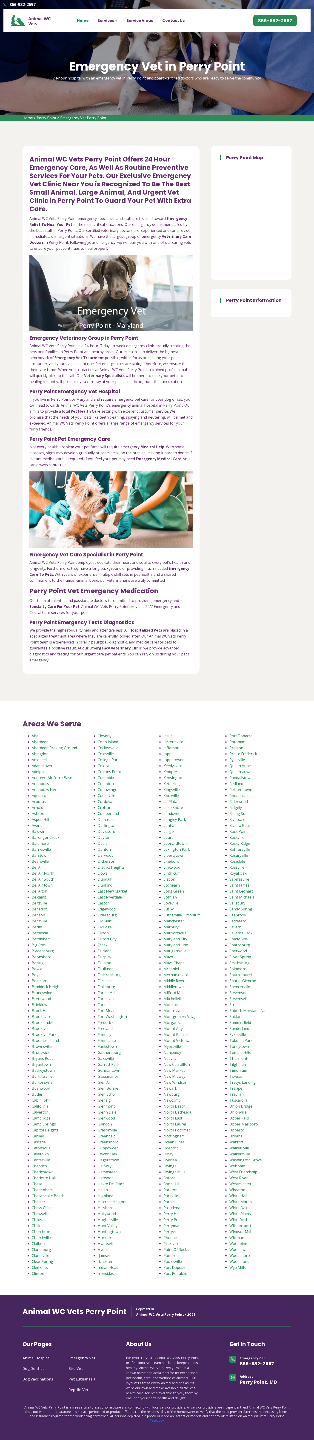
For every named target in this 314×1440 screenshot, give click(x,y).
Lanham (170, 825)
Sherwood (238, 950)
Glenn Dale (107, 1112)
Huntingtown (109, 1231)
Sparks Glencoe (242, 980)
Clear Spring (42, 1261)
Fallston (104, 962)
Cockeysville (108, 747)
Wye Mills (237, 1267)
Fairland (104, 950)
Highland (105, 1195)
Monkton (171, 1004)
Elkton (103, 932)
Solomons (238, 968)
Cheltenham (42, 1189)
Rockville (236, 837)
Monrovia (171, 1010)
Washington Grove (245, 1159)
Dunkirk (105, 885)
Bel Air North (43, 873)
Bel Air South (43, 879)
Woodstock (239, 1261)
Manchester (173, 921)
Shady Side (238, 938)
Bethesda (40, 932)
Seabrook (237, 915)
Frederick (106, 1022)
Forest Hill (106, 992)
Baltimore (40, 843)
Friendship (107, 1040)
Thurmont (238, 1058)
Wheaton (237, 1189)
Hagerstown (108, 1159)
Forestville (106, 998)
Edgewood (107, 909)
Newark (170, 1088)
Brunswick (41, 1052)
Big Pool (39, 944)
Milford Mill (173, 992)
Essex (102, 944)
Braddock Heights (47, 986)
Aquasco (39, 795)
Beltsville (39, 903)
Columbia (106, 777)
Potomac (237, 741)
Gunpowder (108, 1148)
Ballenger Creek (46, 837)
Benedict (39, 909)
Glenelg (104, 1100)
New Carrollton (176, 1064)
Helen (103, 1189)
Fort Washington (112, 1016)
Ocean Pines (174, 1142)
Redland (236, 783)
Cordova (105, 801)
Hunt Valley (107, 1225)
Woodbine (238, 1243)
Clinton (38, 1273)
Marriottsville (175, 932)
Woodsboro (239, 1255)
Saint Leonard (241, 891)
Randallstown (241, 777)
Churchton (41, 1231)
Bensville (39, 921)
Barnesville (41, 849)
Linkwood (171, 867)
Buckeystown (43, 1070)
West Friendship (243, 1171)
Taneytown (239, 1046)
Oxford (169, 1177)
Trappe (235, 1088)
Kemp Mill (171, 771)
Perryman (171, 1225)
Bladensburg (43, 950)
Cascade (39, 1142)
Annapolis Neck (45, 789)
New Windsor (175, 1082)
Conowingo (107, 789)
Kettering (171, 783)
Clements (40, 1267)
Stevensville (239, 998)
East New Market (112, 891)
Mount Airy (173, 1028)
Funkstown (107, 1046)
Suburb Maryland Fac (247, 1010)
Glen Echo (106, 1094)
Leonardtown (175, 843)
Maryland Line (175, 944)
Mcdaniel (171, 968)
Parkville (170, 1195)
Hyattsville (107, 1243)
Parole (169, 1201)
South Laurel (240, 974)
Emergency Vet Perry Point (83, 117)
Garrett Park (108, 1064)
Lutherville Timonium (181, 915)
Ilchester (105, 1261)
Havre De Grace (111, 1183)
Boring (38, 962)
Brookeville (41, 1016)
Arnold (37, 807)
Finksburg (106, 986)
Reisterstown (240, 789)
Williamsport (240, 1225)
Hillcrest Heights (112, 1201)
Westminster (240, 1183)
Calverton (40, 1112)
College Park (109, 759)
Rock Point (238, 831)
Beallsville (40, 861)
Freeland (105, 1028)
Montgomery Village (181, 1016)
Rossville (236, 867)
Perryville (171, 1231)
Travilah (236, 1094)
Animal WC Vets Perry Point (74, 1311)
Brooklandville (44, 1022)
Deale (103, 843)
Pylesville (237, 759)
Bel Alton (39, 891)
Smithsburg (239, 962)
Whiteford (238, 1219)
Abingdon (40, 753)
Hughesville (108, 1219)
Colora (103, 765)
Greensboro (108, 1142)
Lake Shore (173, 807)
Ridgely (235, 807)
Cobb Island (108, 741)
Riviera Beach (241, 825)
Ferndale (105, 980)
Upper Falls (239, 1118)
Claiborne (40, 1243)
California (40, 1106)
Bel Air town (42, 885)
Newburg (171, 1094)
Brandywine (42, 992)
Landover (171, 813)
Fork (102, 1004)
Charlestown (43, 1171)
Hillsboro (106, 1207)
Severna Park (240, 932)
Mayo (168, 956)
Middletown (173, 986)
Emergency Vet (82, 1358)
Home (82, 20)
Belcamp (39, 897)
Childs (37, 1219)
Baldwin (38, 831)
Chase (37, 1183)
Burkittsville (42, 1076)
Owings (169, 1165)
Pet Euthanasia (82, 1379)
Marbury (171, 927)
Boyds (37, 974)
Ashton (38, 813)
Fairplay (104, 956)
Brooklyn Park (44, 1034)
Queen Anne (240, 765)
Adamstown (42, 765)
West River (238, 1177)
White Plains (240, 1213)
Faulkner (105, 968)
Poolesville (172, 1261)
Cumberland (108, 813)
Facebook (157, 1420)
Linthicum (171, 873)
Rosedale (237, 861)
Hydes (103, 1249)
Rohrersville (239, 849)
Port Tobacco (241, 735)
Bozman (39, 980)
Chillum (38, 1225)
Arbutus (39, 801)
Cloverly (104, 735)
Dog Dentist (33, 1368)
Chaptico (39, 1165)
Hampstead (107, 1171)
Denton (104, 849)
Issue (168, 735)
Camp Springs (44, 1124)
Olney (168, 1154)
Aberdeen (40, 741)
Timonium (238, 1070)
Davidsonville (109, 831)
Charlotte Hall (44, 1177)
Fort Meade (107, 1010)
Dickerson (106, 861)
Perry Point (46, 117)
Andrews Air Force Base (52, 777)
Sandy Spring (240, 909)
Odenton (171, 1148)
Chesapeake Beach (48, 1195)
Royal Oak (238, 873)
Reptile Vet (79, 1389)
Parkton (170, 1189)
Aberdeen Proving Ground (54, 747)
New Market (174, 1070)
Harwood (106, 1177)
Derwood (106, 855)
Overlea (170, 1159)
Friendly (104, 1034)
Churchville (41, 1237)
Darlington (107, 825)
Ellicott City (107, 938)
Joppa (168, 753)
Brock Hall (40, 1010)
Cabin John (41, 1100)
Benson (38, 915)
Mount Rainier (175, 1034)
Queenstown (240, 771)
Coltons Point (109, 771)
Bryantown (41, 1064)
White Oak (238, 1207)
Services (106, 20)
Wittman (236, 1237)
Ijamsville (106, 1255)
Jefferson (171, 747)
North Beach (174, 1106)
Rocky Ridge (239, 843)
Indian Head (108, 1267)
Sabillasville (239, 879)
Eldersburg (107, 915)
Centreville (41, 1159)
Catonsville (41, 1148)
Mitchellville (173, 998)
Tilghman (237, 1064)
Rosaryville (238, 855)
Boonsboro (41, 956)
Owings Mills (174, 1171)
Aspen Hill (40, 819)
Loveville (170, 903)
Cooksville (106, 795)
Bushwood (41, 1088)
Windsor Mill (240, 1231)
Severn (235, 927)
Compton (106, 783)
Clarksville (40, 1255)
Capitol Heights (45, 1130)
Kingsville (171, 789)
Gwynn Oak (107, 1154)
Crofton (104, 807)
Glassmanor (108, 1076)
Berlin (37, 927)
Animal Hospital (36, 1358)
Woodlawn (238, 1249)
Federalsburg (109, 974)
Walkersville (239, 1154)
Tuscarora (238, 1100)
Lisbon (169, 879)
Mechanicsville (175, 974)
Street (234, 1004)
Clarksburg (41, 1249)
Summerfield (240, 1022)
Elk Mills (105, 921)
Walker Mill (239, 1148)
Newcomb (172, 1100)
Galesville (106, 1058)
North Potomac (176, 1130)
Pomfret (170, 1255)
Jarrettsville (173, 741)
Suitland (236, 1016)
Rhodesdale (239, 795)
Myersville (172, 1046)
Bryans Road (43, 1058)
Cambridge (41, 1118)
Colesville (106, 753)
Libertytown (173, 855)
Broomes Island (45, 1040)
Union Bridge (240, 1106)
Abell (36, 735)
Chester (38, 1201)
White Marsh (240, 1201)
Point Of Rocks (176, 1249)
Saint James (239, 885)
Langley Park (174, 819)
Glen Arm (106, 1082)
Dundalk (105, 879)
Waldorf (236, 1142)
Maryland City (175, 938)
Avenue (38, 825)
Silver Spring (240, 956)
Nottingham (174, 1136)
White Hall (238, 1195)
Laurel (168, 837)
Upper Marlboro (243, 1124)
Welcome (237, 1165)
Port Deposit (174, 1267)
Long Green (173, 891)
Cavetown (40, 1154)
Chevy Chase (43, 1207)
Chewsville (41, 1213)
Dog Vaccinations (38, 1379)
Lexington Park (176, 849)
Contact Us (173, 20)
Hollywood (107, 1213)
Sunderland (239, 1028)
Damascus (106, 819)
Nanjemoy (172, 1052)
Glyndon (105, 1124)
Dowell (103, 873)
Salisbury (237, 903)
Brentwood (41, 998)
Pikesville (171, 1243)
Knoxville (171, 795)
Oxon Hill (171, 1183)
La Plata (170, 801)
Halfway (104, 1165)
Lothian (170, 897)
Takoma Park (241, 1040)
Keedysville (172, 765)
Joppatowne (173, 759)
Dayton (104, 837)
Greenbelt (106, 1136)
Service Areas (140, 20)
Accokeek (40, 759)
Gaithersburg (109, 1052)
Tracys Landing (242, 1082)
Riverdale (237, 819)
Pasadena (171, 1207)
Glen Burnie (108, 1088)
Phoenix (170, 1237)
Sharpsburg (239, 944)
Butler (37, 1094)
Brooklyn (40, 1028)
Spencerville (239, 986)
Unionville (238, 1112)
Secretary (237, 921)
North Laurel (174, 1124)
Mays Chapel (174, 962)
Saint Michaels (241, 897)
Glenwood (106, 1118)
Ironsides (106, 1273)
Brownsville (42, 1046)
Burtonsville (42, 1082)
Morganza (172, 1022)
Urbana (236, 1136)
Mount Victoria (176, 1040)
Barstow (39, 855)
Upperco (236, 1130)
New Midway (174, 1076)
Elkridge (105, 927)
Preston (236, 747)
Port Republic (175, 1273)
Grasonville (107, 1130)
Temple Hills (240, 1052)
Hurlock (104, 1237)
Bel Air (37, 867)
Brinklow (39, 1004)
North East (172, 1118)
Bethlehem (41, 938)
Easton (104, 903)
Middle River (174, 980)
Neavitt (169, 1058)
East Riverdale (110, 897)
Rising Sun (238, 813)
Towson (236, 1076)
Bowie (37, 968)
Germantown (109, 1070)
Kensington (173, 777)
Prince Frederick (243, 753)
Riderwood (238, 801)
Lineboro (171, 861)
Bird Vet (76, 1368)
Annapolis (40, 783)
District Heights (111, 867)
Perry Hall (171, 1213)
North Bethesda (177, 1112)
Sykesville (237, 1034)
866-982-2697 (22, 4)
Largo (168, 831)
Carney (38, 1136)
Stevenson (238, 992)
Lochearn (171, 885)
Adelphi (38, 771)
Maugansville (174, 950)
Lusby (168, 909)
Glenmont (106, 1106)
